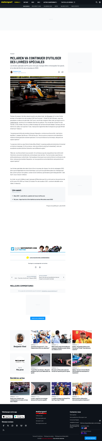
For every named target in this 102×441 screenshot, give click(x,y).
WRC (33, 2)
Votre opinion (73, 414)
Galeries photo (64, 6)
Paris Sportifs (75, 6)
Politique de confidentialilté (61, 436)
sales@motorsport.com (75, 422)
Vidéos (56, 6)
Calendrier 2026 (48, 6)
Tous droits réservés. (58, 438)
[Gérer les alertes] (39, 267)
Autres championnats (50, 2)
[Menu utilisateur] (99, 2)
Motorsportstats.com (41, 423)
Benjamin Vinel (17, 71)
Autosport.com (39, 420)
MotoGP (26, 2)
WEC (39, 2)
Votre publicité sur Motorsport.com (78, 417)
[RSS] (3, 430)
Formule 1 (17, 2)
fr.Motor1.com (39, 415)
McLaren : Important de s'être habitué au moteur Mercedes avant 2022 (33, 199)
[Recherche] (96, 2)
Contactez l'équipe (74, 419)
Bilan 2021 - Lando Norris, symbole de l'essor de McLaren (29, 196)
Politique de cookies (49, 436)
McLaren (49, 116)
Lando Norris (14, 122)
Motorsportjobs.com (41, 418)
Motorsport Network (47, 438)
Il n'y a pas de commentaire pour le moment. (37, 291)
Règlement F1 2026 (36, 6)
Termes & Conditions (38, 436)
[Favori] (59, 72)
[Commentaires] (63, 72)
